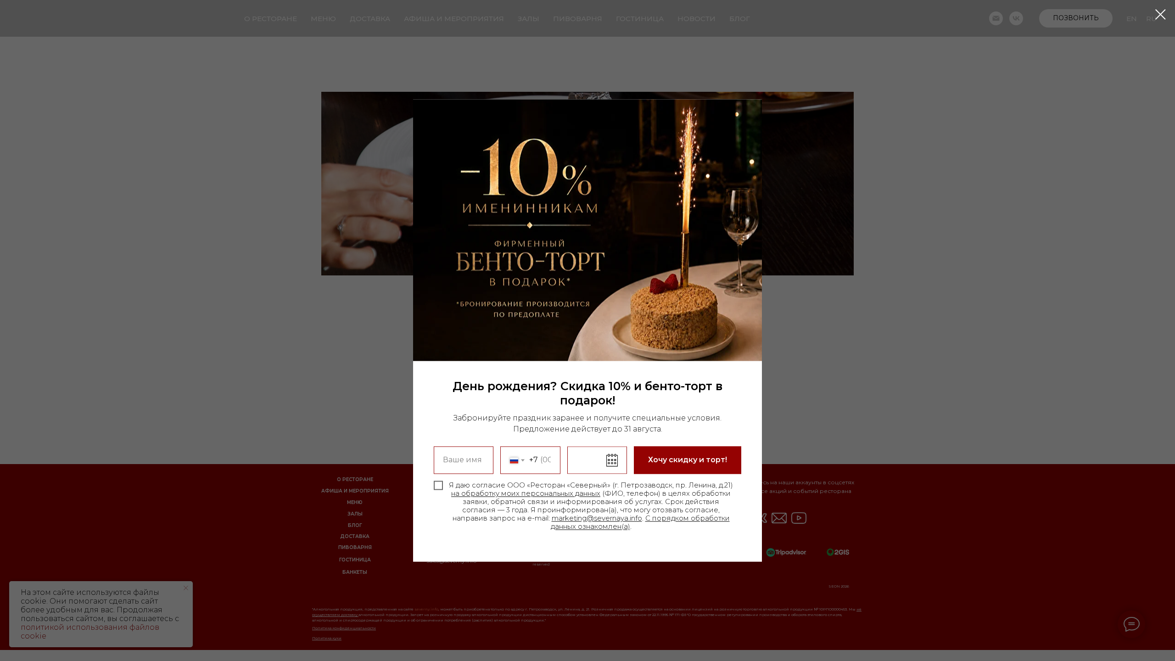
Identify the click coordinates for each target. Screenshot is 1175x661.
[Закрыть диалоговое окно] (1160, 14)
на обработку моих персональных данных (525, 493)
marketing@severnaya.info (597, 518)
